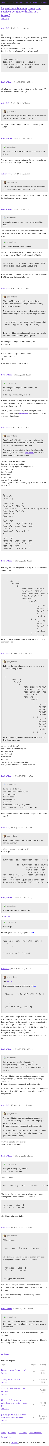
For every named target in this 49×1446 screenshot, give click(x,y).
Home (3, 1433)
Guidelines (23, 1433)
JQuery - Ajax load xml (11, 1379)
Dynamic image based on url (13, 1370)
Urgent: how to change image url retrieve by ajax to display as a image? (21, 11)
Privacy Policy (6, 1437)
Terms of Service (35, 1433)
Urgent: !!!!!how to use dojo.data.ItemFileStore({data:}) (14, 1403)
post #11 (7, 916)
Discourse (14, 1443)
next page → (6, 1354)
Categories (12, 1433)
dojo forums (23, 413)
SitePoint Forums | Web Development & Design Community (24, 2)
